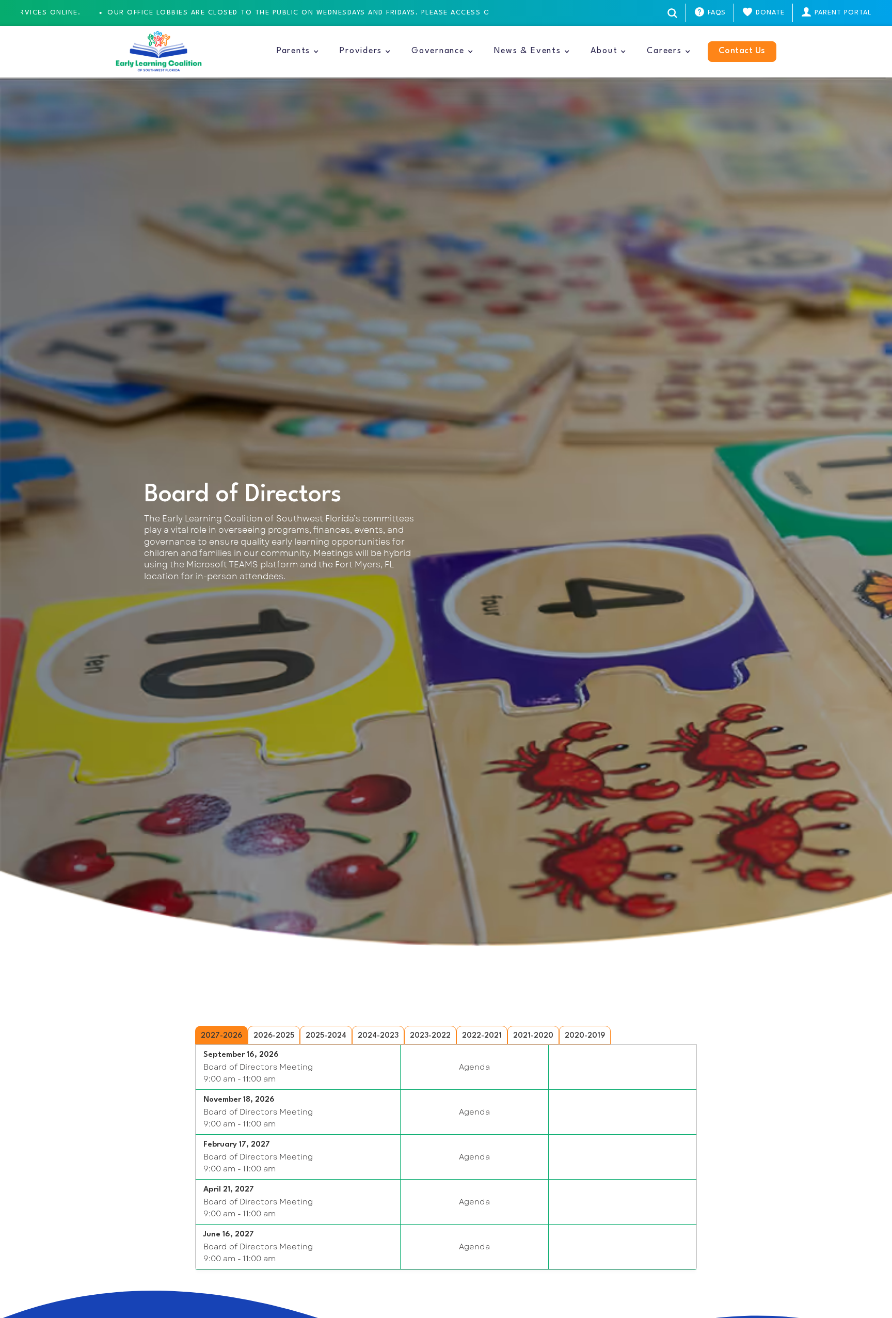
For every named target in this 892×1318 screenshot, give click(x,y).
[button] (297, 51)
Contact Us (742, 51)
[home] (159, 51)
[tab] (221, 1035)
